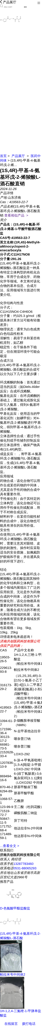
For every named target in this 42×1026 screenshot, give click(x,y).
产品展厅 (18, 156)
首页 (3, 156)
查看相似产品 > (16, 215)
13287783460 (23, 864)
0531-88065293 (24, 868)
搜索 (25, 7)
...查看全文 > (9, 846)
